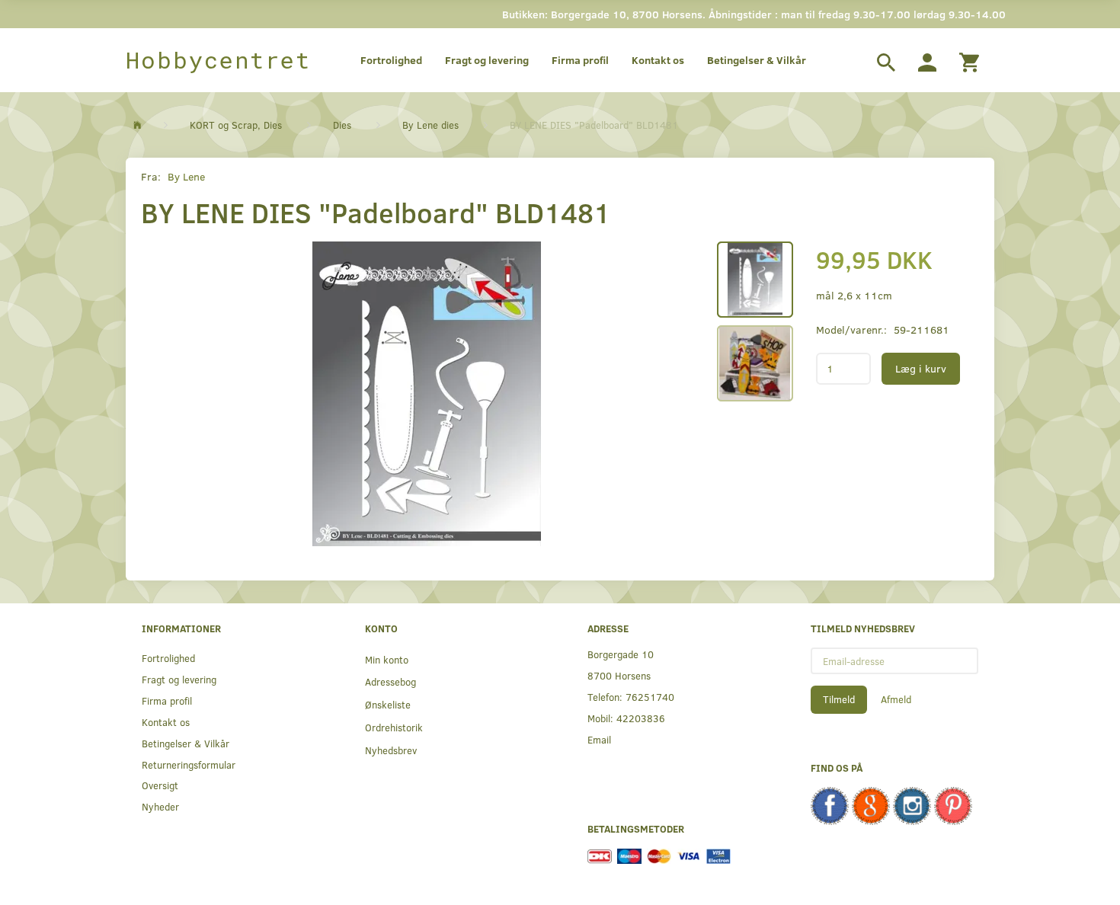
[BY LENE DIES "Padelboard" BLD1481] (426, 393)
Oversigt (160, 785)
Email (599, 739)
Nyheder (160, 806)
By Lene (186, 176)
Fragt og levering (487, 60)
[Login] (927, 60)
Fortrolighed (391, 60)
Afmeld (896, 699)
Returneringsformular (188, 764)
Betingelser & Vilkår (756, 60)
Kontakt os (658, 60)
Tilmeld (839, 699)
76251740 (650, 696)
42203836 (640, 718)
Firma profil (580, 60)
